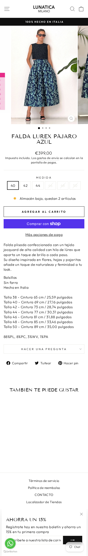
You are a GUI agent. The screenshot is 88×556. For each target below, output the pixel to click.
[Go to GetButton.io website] (10, 551)
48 (63, 185)
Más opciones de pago (44, 234)
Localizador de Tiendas (44, 502)
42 (25, 185)
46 (50, 185)
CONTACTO (44, 495)
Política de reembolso (44, 488)
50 (75, 185)
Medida (44, 177)
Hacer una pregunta (44, 349)
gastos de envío (48, 158)
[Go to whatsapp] (10, 543)
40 (13, 185)
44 (38, 185)
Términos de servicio (44, 481)
